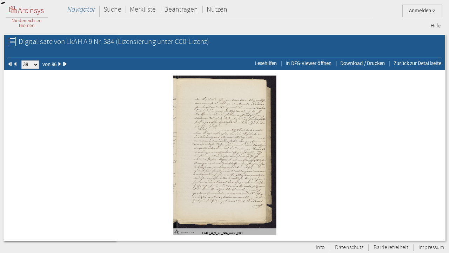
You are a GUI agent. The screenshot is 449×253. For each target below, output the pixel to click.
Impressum (431, 247)
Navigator (81, 9)
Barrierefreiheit (391, 247)
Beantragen (181, 9)
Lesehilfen (266, 63)
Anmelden (420, 10)
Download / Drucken (362, 63)
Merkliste (143, 9)
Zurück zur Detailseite (417, 63)
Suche (112, 9)
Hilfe (436, 26)
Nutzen (217, 9)
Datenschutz (349, 247)
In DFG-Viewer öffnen (308, 63)
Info (320, 247)
